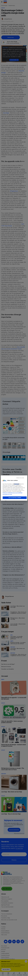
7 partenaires (16, 483)
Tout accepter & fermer (14, 497)
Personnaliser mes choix (7, 494)
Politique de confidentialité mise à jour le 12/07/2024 (12, 492)
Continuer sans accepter (20, 477)
